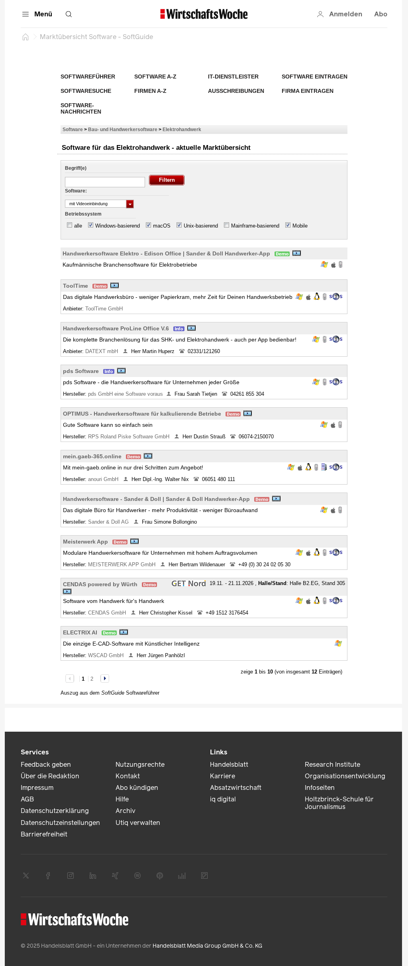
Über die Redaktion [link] (50, 776)
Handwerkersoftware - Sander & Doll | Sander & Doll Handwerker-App (156, 499)
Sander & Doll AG (109, 522)
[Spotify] (137, 875)
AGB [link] (27, 799)
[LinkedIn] (93, 875)
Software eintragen (314, 76)
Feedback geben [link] (46, 764)
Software (73, 129)
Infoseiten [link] (320, 787)
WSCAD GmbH (106, 655)
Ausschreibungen (236, 91)
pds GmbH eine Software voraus (125, 394)
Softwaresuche (86, 91)
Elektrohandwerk (182, 129)
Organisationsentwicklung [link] (345, 776)
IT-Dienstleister (233, 76)
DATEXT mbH (102, 351)
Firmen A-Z (150, 91)
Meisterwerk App (85, 541)
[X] (26, 875)
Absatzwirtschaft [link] (235, 787)
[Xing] (115, 875)
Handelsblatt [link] (229, 764)
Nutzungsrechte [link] (140, 764)
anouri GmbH (104, 479)
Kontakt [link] (128, 776)
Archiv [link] (125, 810)
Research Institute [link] (332, 764)
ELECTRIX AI (80, 632)
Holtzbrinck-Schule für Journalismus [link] (339, 803)
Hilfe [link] (122, 799)
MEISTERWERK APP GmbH (122, 564)
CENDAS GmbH (108, 613)
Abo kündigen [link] (137, 787)
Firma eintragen (307, 91)
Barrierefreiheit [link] (44, 834)
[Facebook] (48, 875)
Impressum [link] (37, 787)
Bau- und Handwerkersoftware (122, 129)
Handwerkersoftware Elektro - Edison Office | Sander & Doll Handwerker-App (166, 253)
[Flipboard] (204, 875)
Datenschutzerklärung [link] (55, 810)
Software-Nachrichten (81, 108)
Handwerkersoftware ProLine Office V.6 (116, 328)
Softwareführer (88, 76)
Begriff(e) (75, 168)
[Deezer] (182, 875)
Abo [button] (380, 14)
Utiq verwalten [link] (138, 822)
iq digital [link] (223, 799)
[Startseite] (25, 36)
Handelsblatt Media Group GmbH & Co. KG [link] (207, 946)
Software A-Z (155, 76)
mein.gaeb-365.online (92, 456)
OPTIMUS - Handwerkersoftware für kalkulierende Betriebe (142, 413)
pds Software (81, 371)
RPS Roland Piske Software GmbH (129, 437)
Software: (76, 191)
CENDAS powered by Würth (100, 584)
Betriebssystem (83, 214)
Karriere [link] (222, 776)
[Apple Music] (160, 875)
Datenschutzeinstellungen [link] (60, 822)
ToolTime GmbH (104, 309)
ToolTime (75, 286)
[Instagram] (70, 875)
